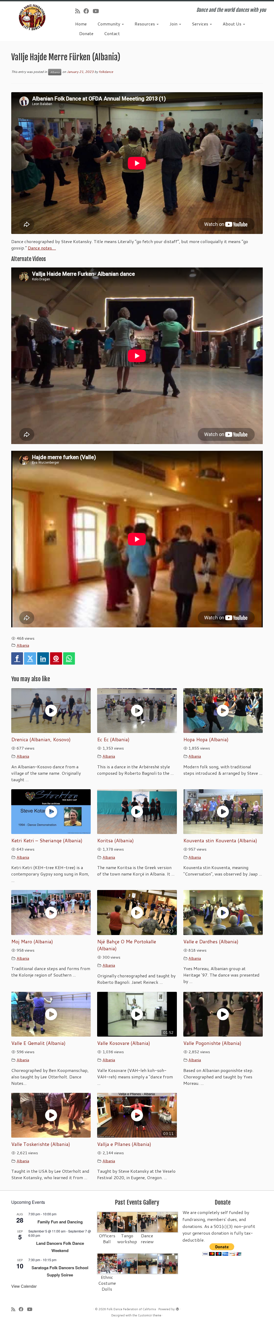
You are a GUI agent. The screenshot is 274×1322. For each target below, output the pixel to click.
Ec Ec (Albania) (113, 739)
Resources (145, 24)
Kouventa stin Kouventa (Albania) (220, 840)
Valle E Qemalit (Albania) (38, 1043)
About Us (232, 24)
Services (200, 24)
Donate (86, 33)
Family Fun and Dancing (60, 1222)
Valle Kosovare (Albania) (123, 1043)
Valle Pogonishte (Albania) (212, 1043)
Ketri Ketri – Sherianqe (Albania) (46, 840)
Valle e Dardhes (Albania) (210, 941)
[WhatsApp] (69, 658)
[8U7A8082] (147, 1263)
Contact (112, 33)
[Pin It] (56, 658)
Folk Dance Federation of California (131, 1309)
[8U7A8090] (127, 1263)
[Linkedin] (43, 658)
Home (81, 24)
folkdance (106, 71)
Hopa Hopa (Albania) (206, 739)
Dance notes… (42, 248)
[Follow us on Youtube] (97, 11)
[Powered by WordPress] (177, 1308)
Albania (54, 72)
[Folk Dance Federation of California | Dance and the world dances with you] (32, 17)
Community (109, 24)
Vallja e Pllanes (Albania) (124, 1144)
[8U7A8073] (107, 1263)
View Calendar (24, 1286)
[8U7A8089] (167, 1263)
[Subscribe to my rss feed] (79, 11)
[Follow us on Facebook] (88, 11)
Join (173, 24)
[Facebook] (17, 658)
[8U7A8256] (167, 1222)
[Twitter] (30, 658)
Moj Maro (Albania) (32, 941)
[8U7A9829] (147, 1222)
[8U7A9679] (107, 1222)
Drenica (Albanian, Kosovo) (41, 739)
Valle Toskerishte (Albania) (40, 1144)
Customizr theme (149, 1315)
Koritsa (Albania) (115, 840)
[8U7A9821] (127, 1222)
